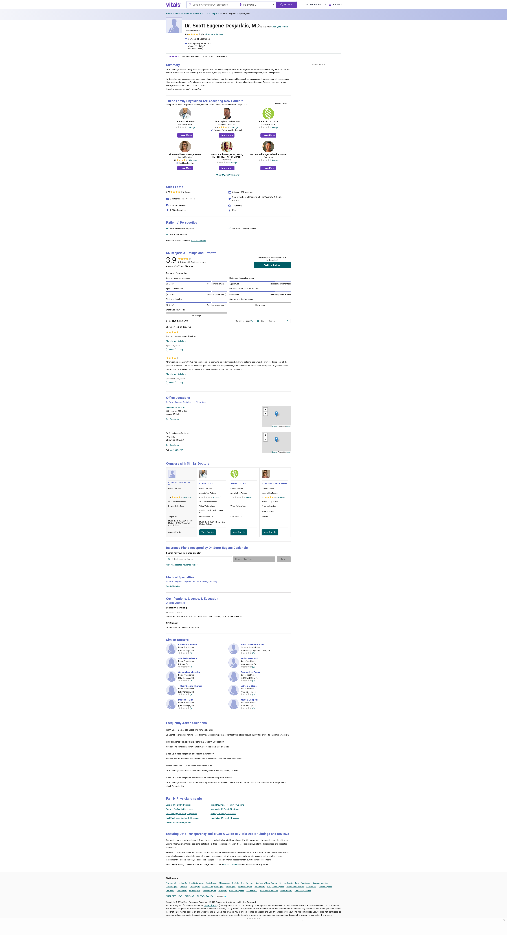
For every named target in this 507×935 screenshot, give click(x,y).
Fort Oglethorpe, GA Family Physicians (182, 818)
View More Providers (227, 175)
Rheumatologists (209, 891)
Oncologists (231, 887)
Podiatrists (170, 891)
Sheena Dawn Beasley (189, 672)
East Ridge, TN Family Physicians (225, 818)
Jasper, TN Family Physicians (178, 805)
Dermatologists (247, 883)
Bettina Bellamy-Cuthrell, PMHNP (268, 154)
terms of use (210, 905)
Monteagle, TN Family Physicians (225, 809)
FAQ (180, 896)
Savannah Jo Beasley (251, 672)
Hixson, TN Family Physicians (223, 813)
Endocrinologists (286, 883)
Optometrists (260, 887)
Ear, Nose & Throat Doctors (266, 883)
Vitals (288, 426)
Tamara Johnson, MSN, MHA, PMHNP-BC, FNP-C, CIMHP (226, 155)
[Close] (504, 920)
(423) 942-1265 (176, 450)
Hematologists (171, 887)
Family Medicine (173, 586)
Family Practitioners (302, 883)
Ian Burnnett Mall (249, 658)
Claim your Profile (279, 26)
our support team (231, 864)
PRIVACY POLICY (205, 896)
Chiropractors (224, 883)
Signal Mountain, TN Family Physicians (227, 805)
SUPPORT (171, 896)
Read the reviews (198, 240)
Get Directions (172, 419)
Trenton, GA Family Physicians (179, 809)
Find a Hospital (286, 891)
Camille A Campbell (187, 644)
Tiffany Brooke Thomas (190, 686)
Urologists (223, 891)
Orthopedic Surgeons (275, 887)
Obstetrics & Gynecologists (212, 887)
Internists (183, 887)
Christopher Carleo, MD (227, 121)
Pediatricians (311, 887)
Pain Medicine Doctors (295, 887)
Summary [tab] (174, 56)
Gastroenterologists (320, 883)
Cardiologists (211, 883)
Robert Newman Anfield (252, 644)
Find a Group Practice (303, 891)
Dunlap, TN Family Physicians (178, 822)
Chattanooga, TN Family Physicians (181, 813)
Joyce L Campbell (249, 700)
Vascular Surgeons (236, 891)
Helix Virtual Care (268, 121)
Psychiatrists (182, 891)
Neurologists (195, 887)
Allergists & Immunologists (176, 883)
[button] (276, 414)
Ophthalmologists (245, 887)
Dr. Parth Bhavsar (185, 121)
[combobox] (211, 4)
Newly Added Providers (269, 891)
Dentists (235, 883)
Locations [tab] (207, 56)
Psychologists (194, 891)
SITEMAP (189, 896)
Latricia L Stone (249, 686)
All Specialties (252, 891)
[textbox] (211, 4)
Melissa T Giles (185, 700)
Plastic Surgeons (325, 887)
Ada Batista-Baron (187, 658)
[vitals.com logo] (173, 5)
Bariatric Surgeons (196, 883)
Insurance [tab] (221, 56)
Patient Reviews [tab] (190, 56)
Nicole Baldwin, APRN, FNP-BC (185, 154)
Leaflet (274, 426)
